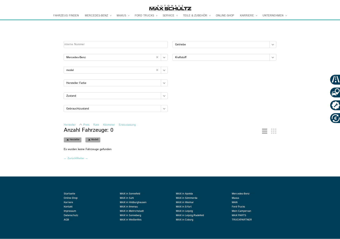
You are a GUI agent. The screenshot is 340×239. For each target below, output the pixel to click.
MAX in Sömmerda (186, 198)
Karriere (68, 202)
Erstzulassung (127, 125)
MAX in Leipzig (184, 211)
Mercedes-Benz (240, 194)
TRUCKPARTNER (242, 220)
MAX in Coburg (184, 220)
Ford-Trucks (238, 207)
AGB (66, 220)
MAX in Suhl (127, 198)
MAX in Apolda (184, 194)
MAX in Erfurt (184, 207)
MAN (234, 202)
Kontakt (68, 207)
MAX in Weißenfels (130, 220)
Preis (86, 125)
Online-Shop (71, 198)
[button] (164, 57)
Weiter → (82, 158)
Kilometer (109, 125)
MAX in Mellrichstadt (132, 211)
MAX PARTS (239, 215)
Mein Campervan (241, 211)
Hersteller (70, 125)
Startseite (69, 194)
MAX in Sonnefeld (130, 194)
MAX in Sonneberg (130, 215)
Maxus (235, 198)
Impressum (70, 211)
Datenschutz (71, 215)
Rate (96, 125)
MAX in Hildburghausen (133, 202)
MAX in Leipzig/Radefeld (190, 215)
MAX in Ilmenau (129, 207)
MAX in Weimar (185, 202)
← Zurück (70, 158)
